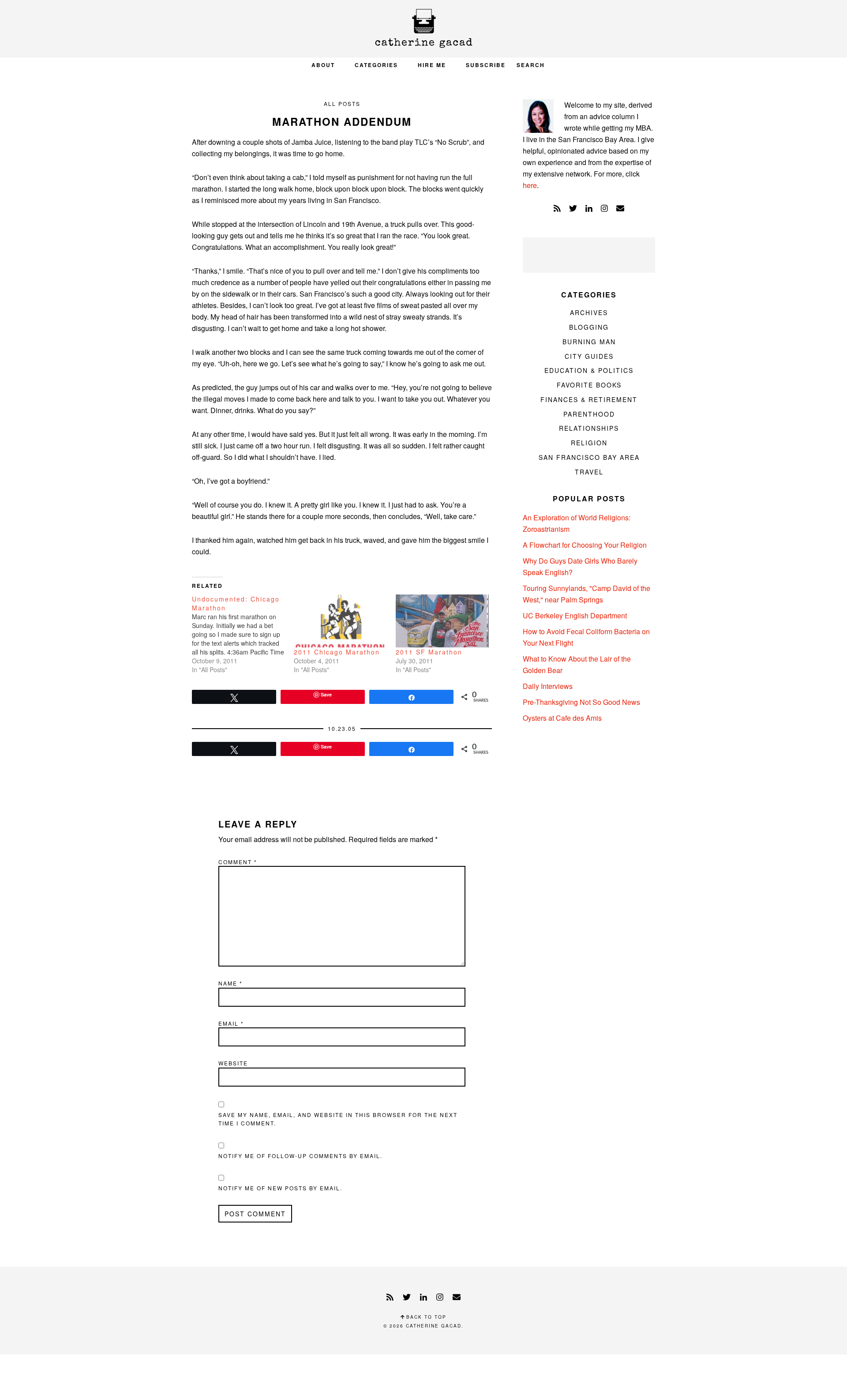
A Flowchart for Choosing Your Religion (585, 545)
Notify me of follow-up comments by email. (300, 1155)
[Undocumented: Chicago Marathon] (243, 634)
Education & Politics (588, 370)
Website (233, 1063)
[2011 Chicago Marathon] (340, 621)
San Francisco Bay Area (589, 457)
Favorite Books (589, 384)
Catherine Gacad (423, 28)
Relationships (589, 428)
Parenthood (589, 414)
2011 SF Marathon (429, 651)
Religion (589, 442)
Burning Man (589, 341)
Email (231, 1023)
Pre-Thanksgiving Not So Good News (581, 702)
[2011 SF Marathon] (442, 621)
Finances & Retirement (588, 399)
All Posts (342, 103)
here (530, 185)
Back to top (425, 1317)
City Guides (589, 356)
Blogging (589, 327)
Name (230, 983)
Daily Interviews (548, 686)
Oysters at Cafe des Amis (562, 718)
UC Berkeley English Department (575, 615)
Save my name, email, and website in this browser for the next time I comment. (337, 1119)
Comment (237, 861)
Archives (589, 312)
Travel (589, 471)
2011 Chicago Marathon (337, 651)
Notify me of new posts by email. (280, 1188)
